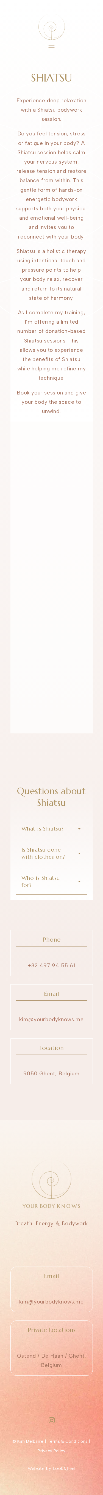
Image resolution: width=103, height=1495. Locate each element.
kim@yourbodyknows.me (51, 1019)
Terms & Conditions (68, 1441)
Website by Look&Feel (52, 1468)
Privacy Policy (51, 1450)
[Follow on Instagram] (52, 1420)
